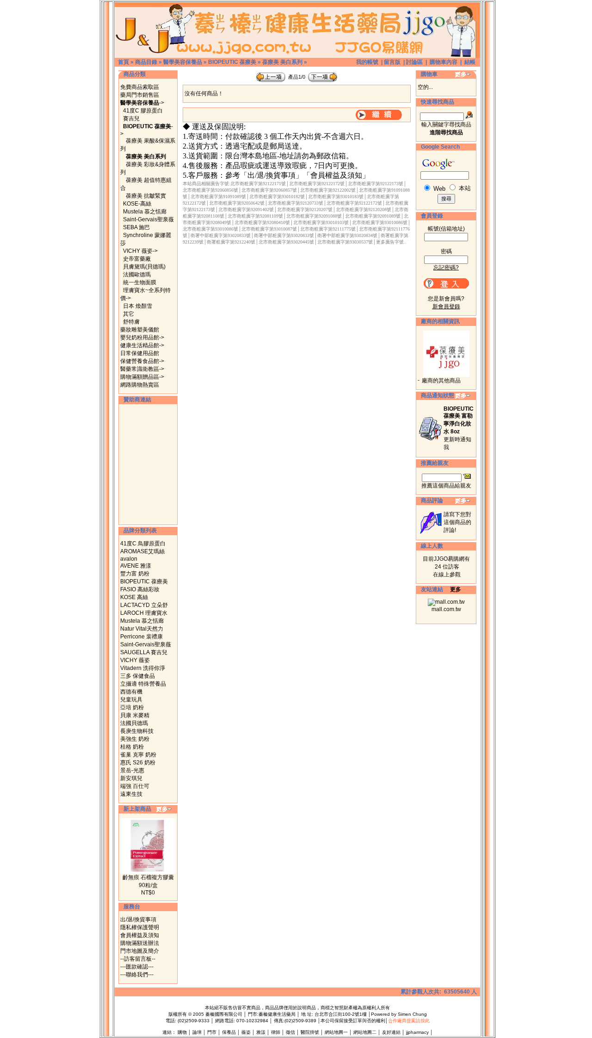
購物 (182, 1032)
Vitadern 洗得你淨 (142, 668)
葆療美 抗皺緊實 (146, 196)
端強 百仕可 (134, 786)
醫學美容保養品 (182, 62)
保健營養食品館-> (142, 361)
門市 (211, 1032)
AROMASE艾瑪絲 (142, 551)
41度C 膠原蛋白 (143, 110)
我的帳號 (367, 62)
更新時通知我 (459, 428)
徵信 (290, 1032)
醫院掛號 (310, 1032)
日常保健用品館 (139, 353)
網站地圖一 (336, 1032)
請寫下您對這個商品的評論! (457, 522)
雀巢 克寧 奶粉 (138, 754)
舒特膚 (131, 322)
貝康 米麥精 (134, 715)
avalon (128, 559)
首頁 (123, 62)
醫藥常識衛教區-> (142, 369)
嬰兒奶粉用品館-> (142, 337)
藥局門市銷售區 (139, 95)
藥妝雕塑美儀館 (139, 329)
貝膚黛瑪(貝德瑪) (144, 266)
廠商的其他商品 (441, 380)
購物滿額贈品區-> (142, 377)
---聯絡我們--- (137, 974)
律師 (275, 1032)
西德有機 (131, 691)
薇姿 (246, 1032)
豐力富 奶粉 (134, 573)
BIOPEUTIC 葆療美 (232, 62)
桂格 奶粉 (132, 747)
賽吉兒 (131, 118)
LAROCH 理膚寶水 (143, 613)
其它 (128, 314)
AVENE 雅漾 (135, 566)
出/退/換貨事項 (138, 919)
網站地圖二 (364, 1032)
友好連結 (391, 1032)
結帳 (469, 62)
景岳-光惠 (132, 770)
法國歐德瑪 (137, 274)
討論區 (414, 62)
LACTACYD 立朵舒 (144, 605)
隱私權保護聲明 (139, 927)
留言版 (392, 62)
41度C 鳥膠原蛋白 (143, 543)
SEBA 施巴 (136, 227)
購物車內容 (443, 62)
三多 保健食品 (137, 676)
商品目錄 (146, 62)
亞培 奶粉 (132, 707)
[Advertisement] (148, 464)
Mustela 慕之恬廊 (144, 211)
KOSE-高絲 (137, 203)
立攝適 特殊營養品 (143, 684)
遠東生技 (131, 794)
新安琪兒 (131, 778)
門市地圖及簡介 (139, 951)
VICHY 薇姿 (135, 660)
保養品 (229, 1032)
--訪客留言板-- (137, 959)
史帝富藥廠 (137, 259)
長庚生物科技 (137, 731)
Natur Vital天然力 (141, 628)
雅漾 (260, 1032)
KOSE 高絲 (134, 597)
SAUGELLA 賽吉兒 (143, 652)
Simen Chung (412, 1014)
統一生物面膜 (139, 282)
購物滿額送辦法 (139, 943)
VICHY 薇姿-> (140, 251)
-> (142, 103)
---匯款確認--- (137, 966)
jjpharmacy (417, 1032)
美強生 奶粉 (134, 739)
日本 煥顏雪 (137, 306)
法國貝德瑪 (134, 723)
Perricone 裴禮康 (141, 636)
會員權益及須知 (139, 935)
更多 (455, 589)
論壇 (197, 1032)
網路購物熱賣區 (139, 384)
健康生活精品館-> (142, 345)
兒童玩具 (131, 699)
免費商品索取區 (139, 87)
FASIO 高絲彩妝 (140, 589)
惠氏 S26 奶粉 (137, 762)
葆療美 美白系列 (282, 62)
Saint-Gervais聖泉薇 (148, 219)
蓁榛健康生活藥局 (277, 1014)
